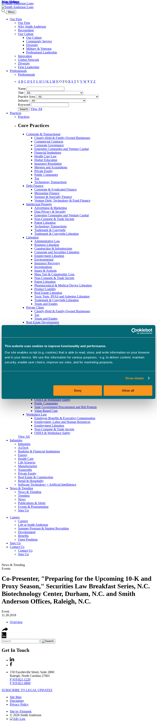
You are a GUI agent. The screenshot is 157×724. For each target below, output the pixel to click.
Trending (24, 495)
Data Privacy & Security (50, 211)
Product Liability (45, 289)
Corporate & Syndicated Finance (55, 189)
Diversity (32, 45)
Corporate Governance (49, 145)
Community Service (39, 41)
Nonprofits (25, 470)
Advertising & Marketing (50, 208)
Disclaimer (17, 700)
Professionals (18, 71)
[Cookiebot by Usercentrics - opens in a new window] (134, 331)
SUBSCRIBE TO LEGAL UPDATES (27, 690)
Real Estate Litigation (48, 292)
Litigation (32, 237)
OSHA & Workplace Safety (52, 399)
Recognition (26, 30)
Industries (16, 440)
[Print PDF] (4, 637)
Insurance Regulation (48, 163)
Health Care (26, 458)
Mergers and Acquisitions (50, 167)
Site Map (15, 697)
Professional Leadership (41, 52)
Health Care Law (45, 156)
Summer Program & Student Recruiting (43, 528)
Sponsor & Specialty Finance (53, 197)
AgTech (23, 447)
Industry (23, 100)
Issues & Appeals (45, 270)
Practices (15, 113)
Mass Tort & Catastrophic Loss (54, 274)
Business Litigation (46, 245)
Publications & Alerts (31, 503)
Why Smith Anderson (32, 26)
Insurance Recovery (47, 263)
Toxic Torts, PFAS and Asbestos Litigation (62, 296)
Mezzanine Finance (46, 193)
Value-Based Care (46, 411)
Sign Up (23, 510)
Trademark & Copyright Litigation (56, 233)
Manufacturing (27, 466)
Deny (77, 390)
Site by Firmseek (20, 711)
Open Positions (28, 539)
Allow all (128, 390)
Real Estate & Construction (35, 477)
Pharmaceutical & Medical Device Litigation (63, 285)
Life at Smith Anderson (33, 524)
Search (24, 109)
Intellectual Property (39, 204)
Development (26, 532)
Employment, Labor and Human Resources (62, 422)
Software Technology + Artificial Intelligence (47, 484)
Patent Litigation (45, 222)
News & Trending (21, 488)
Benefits (23, 536)
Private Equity (43, 171)
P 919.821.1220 (20, 679)
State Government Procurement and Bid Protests (65, 407)
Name (22, 88)
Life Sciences (26, 462)
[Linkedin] (12, 660)
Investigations (43, 267)
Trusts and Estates (45, 304)
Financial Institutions (47, 152)
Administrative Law (47, 241)
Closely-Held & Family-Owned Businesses (62, 138)
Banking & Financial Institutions (39, 451)
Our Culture (26, 34)
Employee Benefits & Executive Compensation (64, 418)
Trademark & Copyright (49, 230)
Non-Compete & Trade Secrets (54, 219)
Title (21, 92)
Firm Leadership (28, 67)
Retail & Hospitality (31, 481)
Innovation (25, 56)
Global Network (28, 59)
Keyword (24, 104)
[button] (5, 630)
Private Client (35, 307)
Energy (22, 455)
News (22, 499)
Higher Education (45, 160)
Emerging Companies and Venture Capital (61, 149)
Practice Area (26, 96)
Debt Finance (35, 186)
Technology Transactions (50, 182)
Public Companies (46, 174)
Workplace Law (36, 414)
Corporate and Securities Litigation (56, 252)
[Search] (4, 12)
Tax (36, 178)
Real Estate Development (42, 322)
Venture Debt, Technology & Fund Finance (62, 200)
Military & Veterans (39, 48)
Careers (15, 517)
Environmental (43, 259)
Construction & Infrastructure (53, 248)
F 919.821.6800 (20, 683)
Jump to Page (10, 1)
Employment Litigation (49, 256)
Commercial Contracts (48, 141)
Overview (16, 622)
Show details (134, 378)
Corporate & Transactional (43, 134)
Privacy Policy (19, 704)
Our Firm (16, 19)
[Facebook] (11, 665)
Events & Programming (33, 506)
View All (36, 109)
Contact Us (17, 547)
